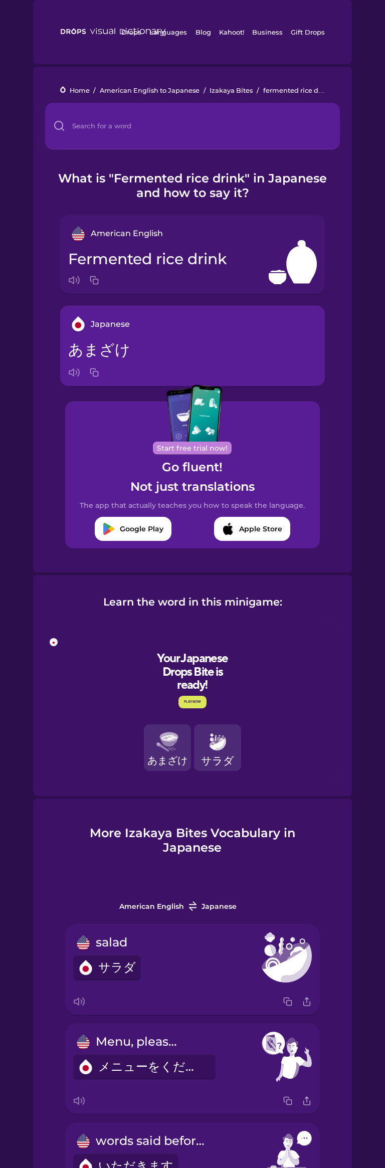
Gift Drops (308, 32)
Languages (168, 32)
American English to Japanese (150, 90)
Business (267, 32)
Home (80, 90)
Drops (131, 32)
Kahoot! (231, 32)
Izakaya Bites (231, 90)
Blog (203, 32)
